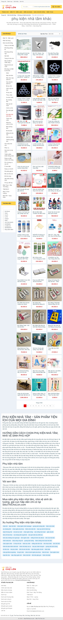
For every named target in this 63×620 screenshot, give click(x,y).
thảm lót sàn (45, 552)
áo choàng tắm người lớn (20, 535)
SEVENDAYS (8, 227)
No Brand (7, 211)
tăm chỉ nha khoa (7, 535)
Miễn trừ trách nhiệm (6, 592)
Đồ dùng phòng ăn (9, 48)
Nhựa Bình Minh (9, 229)
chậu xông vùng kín (17, 540)
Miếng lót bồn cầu (9, 133)
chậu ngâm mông (28, 532)
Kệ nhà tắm (9, 130)
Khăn (7, 73)
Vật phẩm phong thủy (9, 179)
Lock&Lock (8, 226)
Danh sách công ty (6, 599)
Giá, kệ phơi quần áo (9, 82)
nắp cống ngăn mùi (16, 555)
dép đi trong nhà (7, 532)
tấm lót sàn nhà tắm (24, 549)
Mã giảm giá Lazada (6, 606)
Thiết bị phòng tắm (10, 140)
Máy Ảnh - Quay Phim (7, 196)
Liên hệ (21, 1)
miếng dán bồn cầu (37, 543)
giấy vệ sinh (50, 532)
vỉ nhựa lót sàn (17, 543)
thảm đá (5, 526)
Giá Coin (38, 615)
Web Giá (33, 615)
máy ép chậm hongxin (38, 546)
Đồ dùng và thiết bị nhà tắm (24, 15)
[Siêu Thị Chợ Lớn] (9, 568)
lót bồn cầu (6, 549)
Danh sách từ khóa (6, 601)
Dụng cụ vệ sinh (9, 169)
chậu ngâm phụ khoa (18, 529)
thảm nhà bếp (46, 555)
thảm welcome (7, 540)
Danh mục (9, 1)
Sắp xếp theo (44, 33)
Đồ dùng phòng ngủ (9, 52)
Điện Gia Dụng (28, 12)
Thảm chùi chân (9, 119)
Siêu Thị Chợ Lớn (39, 618)
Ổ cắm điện (8, 166)
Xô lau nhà (9, 92)
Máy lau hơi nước (9, 104)
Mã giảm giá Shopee (6, 608)
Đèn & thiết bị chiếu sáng (8, 61)
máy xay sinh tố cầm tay (43, 529)
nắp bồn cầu (6, 555)
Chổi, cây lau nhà (9, 89)
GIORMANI (7, 224)
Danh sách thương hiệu (7, 597)
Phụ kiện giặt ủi (9, 111)
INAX (6, 220)
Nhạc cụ (7, 147)
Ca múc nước (9, 97)
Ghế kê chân (9, 137)
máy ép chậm (14, 549)
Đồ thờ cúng (8, 176)
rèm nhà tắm (56, 543)
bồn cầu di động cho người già (11, 537)
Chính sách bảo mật (6, 587)
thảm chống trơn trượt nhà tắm (43, 540)
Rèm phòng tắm (9, 127)
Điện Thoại (50, 12)
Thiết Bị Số (6, 189)
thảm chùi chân (50, 526)
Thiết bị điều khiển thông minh (9, 155)
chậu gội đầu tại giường (9, 552)
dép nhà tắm (12, 526)
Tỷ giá (11, 615)
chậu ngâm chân (7, 543)
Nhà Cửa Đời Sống (39, 12)
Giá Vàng (27, 615)
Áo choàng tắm (9, 100)
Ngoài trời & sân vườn (9, 65)
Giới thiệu (16, 1)
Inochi (6, 215)
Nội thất (7, 56)
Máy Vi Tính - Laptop (6, 192)
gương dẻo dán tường (52, 546)
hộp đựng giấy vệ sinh (37, 549)
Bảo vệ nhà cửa (9, 173)
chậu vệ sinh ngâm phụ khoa (33, 552)
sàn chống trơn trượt (39, 532)
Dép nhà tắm (9, 75)
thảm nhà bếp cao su (25, 546)
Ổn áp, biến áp (8, 182)
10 (50, 405)
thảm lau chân (26, 543)
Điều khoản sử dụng (6, 590)
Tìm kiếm (57, 6)
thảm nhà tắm (26, 555)
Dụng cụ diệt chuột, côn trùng (9, 159)
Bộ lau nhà (9, 86)
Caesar (7, 218)
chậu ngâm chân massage (24, 526)
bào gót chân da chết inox (35, 535)
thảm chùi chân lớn (30, 529)
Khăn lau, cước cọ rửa (9, 123)
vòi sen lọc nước (17, 532)
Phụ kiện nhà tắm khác (9, 115)
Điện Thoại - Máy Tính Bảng (7, 185)
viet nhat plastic (9, 222)
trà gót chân (20, 552)
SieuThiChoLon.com (29, 618)
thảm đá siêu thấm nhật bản (10, 546)
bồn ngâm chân (25, 537)
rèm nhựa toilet (48, 543)
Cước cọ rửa (9, 108)
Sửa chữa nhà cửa (8, 144)
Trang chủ (3, 1)
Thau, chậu (9, 95)
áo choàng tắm (7, 529)
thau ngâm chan (54, 552)
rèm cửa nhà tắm (50, 537)
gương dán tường (29, 540)
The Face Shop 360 (19, 615)
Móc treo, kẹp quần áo (10, 78)
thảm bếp (47, 549)
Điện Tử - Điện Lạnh (16, 12)
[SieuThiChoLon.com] (8, 7)
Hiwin (6, 213)
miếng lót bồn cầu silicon (37, 537)
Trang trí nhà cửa (9, 58)
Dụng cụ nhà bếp (9, 45)
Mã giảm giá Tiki (5, 603)
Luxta (6, 216)
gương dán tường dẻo (39, 526)
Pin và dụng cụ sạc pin (9, 163)
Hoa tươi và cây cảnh (9, 150)
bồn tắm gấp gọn (36, 555)
